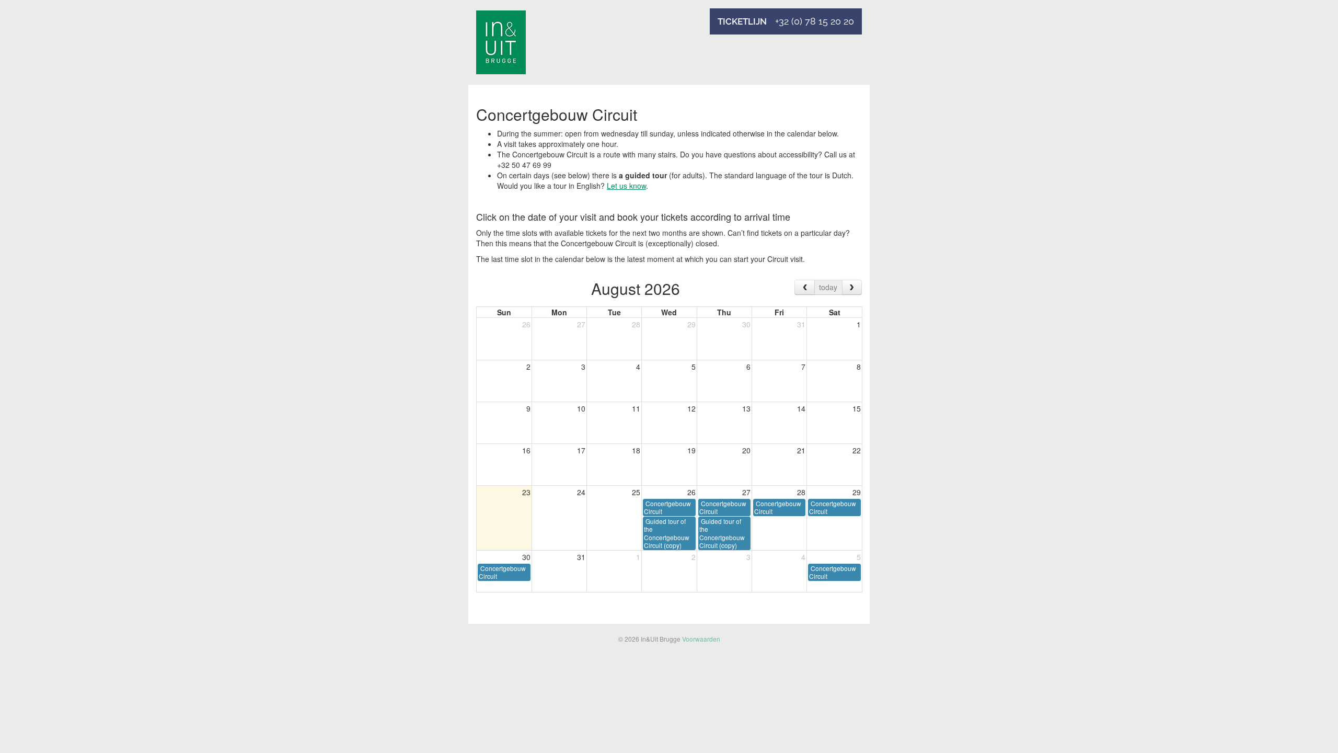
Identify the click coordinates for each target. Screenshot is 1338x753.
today (828, 287)
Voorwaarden (701, 638)
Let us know (626, 185)
